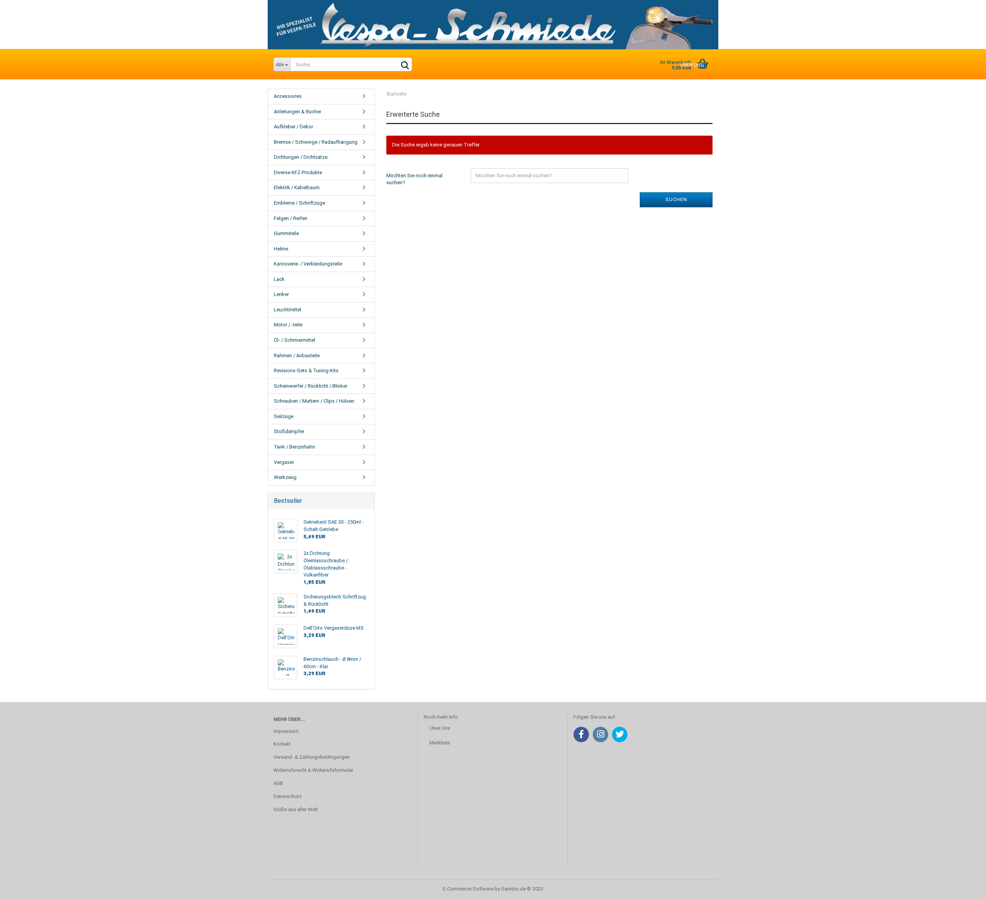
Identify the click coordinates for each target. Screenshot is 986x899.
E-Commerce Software (468, 889)
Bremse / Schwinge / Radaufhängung (315, 142)
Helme (281, 249)
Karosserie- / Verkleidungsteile (308, 264)
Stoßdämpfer (289, 431)
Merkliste (439, 743)
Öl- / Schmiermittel (294, 340)
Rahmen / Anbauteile (297, 355)
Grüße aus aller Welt (295, 809)
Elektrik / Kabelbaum (297, 187)
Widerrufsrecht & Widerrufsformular (313, 770)
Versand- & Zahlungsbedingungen (311, 757)
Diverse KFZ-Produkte (298, 172)
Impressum (285, 731)
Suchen (676, 199)
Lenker (281, 294)
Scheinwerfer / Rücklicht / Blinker (310, 386)
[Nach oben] (964, 887)
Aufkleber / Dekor (293, 126)
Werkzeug (285, 477)
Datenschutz (287, 796)
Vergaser (284, 462)
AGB (278, 783)
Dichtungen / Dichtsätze (300, 157)
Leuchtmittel (287, 310)
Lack (279, 279)
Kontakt (282, 744)
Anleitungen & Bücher (297, 111)
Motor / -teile (288, 325)
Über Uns (439, 728)
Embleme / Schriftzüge (299, 203)
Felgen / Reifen (290, 218)
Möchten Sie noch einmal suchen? (414, 179)
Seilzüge (283, 416)
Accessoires (288, 96)
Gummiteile (286, 233)
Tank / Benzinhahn (294, 447)
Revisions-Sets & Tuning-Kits (306, 370)
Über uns (692, 65)
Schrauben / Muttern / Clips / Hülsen (314, 401)
